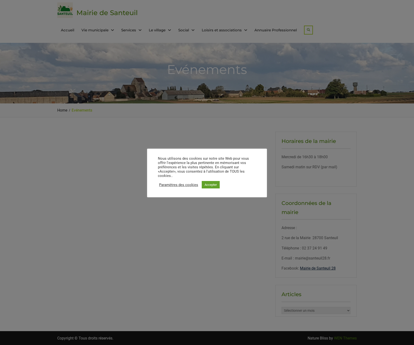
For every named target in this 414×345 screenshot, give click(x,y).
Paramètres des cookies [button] (178, 185)
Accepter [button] (211, 185)
